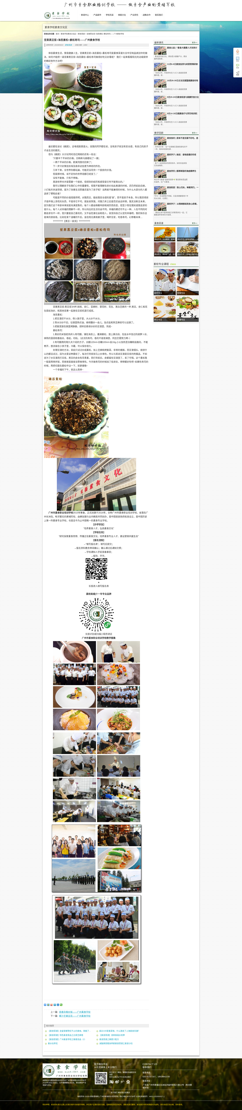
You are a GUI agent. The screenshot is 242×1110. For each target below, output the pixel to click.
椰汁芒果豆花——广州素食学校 (74, 1016)
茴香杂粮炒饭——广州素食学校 (74, 1012)
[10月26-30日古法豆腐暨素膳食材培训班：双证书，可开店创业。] (160, 83)
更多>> (194, 43)
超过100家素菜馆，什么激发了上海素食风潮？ (119, 1031)
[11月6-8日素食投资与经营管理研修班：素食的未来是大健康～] (160, 67)
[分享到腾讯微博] (55, 1005)
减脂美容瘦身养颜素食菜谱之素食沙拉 (116, 1043)
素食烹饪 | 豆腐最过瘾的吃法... (188, 254)
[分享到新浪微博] (51, 1005)
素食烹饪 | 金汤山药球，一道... (188, 239)
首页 (57, 34)
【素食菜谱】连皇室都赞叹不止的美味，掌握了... (69, 1031)
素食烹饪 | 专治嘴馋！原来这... (165, 239)
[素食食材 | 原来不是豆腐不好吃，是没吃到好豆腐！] (160, 141)
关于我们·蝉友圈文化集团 (120, 1093)
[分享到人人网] (58, 1005)
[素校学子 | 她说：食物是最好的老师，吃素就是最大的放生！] (160, 157)
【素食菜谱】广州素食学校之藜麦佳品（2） (67, 1039)
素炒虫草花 (53, 1043)
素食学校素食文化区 (68, 34)
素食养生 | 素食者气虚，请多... (165, 254)
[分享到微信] (61, 1005)
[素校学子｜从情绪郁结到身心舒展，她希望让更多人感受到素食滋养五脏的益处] (160, 207)
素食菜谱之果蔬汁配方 (109, 1039)
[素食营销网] (57, 19)
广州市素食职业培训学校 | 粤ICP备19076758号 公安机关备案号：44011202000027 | (132, 1097)
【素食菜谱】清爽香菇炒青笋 (112, 1035)
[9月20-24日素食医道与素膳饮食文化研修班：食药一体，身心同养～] (160, 100)
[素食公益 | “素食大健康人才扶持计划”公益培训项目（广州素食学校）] (160, 50)
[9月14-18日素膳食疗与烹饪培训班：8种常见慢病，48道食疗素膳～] (160, 116)
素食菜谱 (81, 34)
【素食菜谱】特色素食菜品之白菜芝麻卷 (65, 1035)
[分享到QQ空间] (48, 1005)
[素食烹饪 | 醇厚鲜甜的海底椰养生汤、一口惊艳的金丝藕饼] (160, 174)
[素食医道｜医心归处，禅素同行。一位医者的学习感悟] (160, 190)
